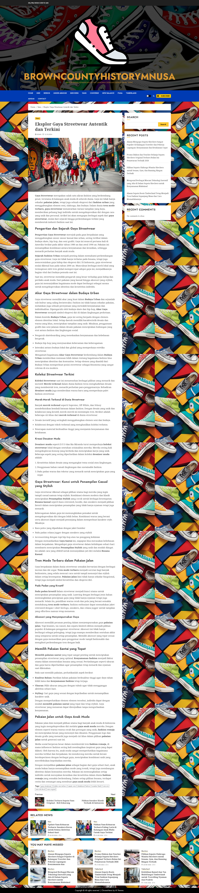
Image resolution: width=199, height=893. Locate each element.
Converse (94, 93)
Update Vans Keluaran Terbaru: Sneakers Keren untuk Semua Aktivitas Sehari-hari (60, 828)
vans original (51, 789)
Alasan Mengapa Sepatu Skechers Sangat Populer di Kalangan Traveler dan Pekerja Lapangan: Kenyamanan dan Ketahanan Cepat (147, 144)
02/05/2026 (54, 835)
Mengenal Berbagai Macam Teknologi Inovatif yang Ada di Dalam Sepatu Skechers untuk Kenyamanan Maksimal (147, 183)
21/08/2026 (101, 865)
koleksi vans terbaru (59, 786)
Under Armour (60, 93)
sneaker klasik (96, 786)
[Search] (153, 96)
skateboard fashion (84, 786)
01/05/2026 (99, 835)
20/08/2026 (147, 865)
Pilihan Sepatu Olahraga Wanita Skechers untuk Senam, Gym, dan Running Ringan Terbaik (145, 170)
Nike (38, 93)
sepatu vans (72, 786)
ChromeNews (107, 890)
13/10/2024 (48, 134)
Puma (120, 93)
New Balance (108, 93)
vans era (106, 786)
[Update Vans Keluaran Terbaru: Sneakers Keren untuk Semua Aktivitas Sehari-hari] (38, 828)
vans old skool (40, 789)
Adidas (31, 99)
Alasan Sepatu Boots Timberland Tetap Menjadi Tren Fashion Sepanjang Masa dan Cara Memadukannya (148, 196)
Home (30, 93)
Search (132, 117)
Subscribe (165, 96)
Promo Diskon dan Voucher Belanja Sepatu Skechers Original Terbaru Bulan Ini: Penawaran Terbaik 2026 (145, 157)
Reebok (47, 93)
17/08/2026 (147, 883)
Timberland (131, 93)
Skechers (74, 93)
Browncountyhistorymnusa (99, 76)
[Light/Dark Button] (148, 96)
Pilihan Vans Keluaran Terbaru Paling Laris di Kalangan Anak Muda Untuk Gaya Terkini (105, 828)
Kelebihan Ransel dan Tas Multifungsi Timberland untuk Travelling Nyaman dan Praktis (154, 876)
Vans (84, 93)
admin (39, 134)
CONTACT (42, 99)
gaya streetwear (46, 786)
